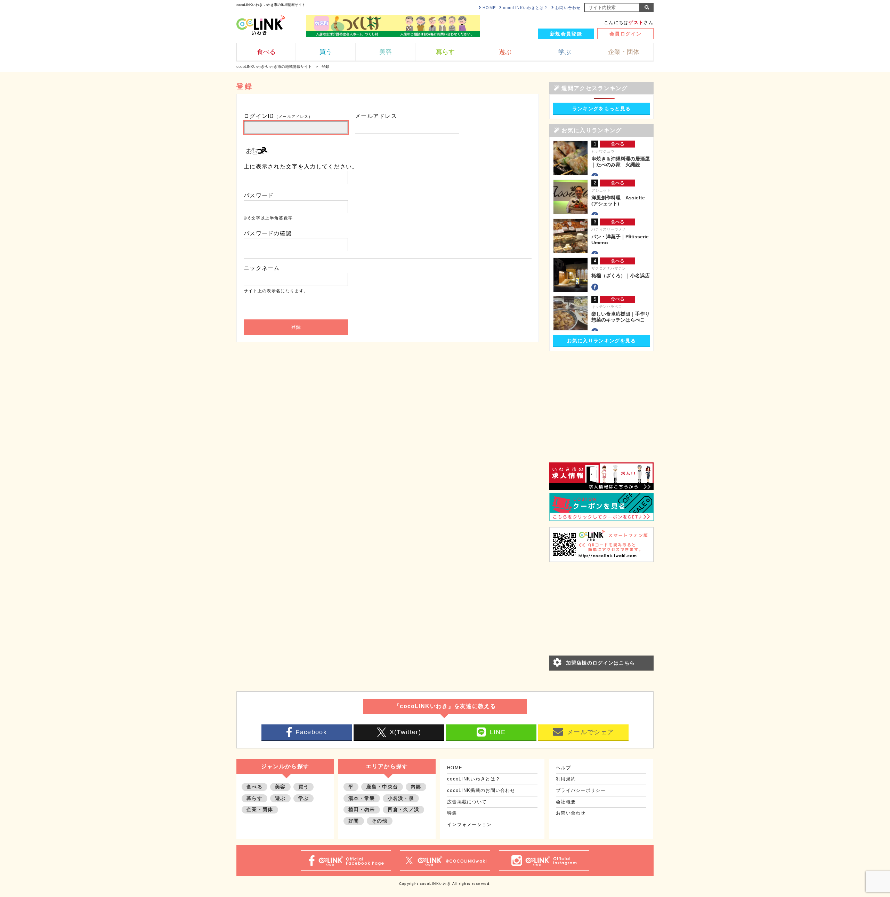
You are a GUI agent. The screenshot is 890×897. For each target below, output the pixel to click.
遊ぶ (280, 798)
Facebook (311, 732)
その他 (380, 821)
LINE (497, 732)
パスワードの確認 (268, 233)
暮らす (254, 798)
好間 (353, 821)
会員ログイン (625, 34)
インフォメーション (469, 824)
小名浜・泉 (401, 798)
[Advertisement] (601, 399)
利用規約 (566, 778)
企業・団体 (259, 809)
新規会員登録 (566, 34)
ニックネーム (262, 268)
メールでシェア (590, 732)
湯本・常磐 (361, 798)
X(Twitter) (405, 732)
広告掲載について (467, 801)
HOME (489, 8)
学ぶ (303, 798)
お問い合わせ (568, 8)
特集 (452, 813)
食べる (254, 786)
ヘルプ (563, 767)
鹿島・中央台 (382, 786)
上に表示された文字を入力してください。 (301, 166)
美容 (280, 786)
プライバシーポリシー (581, 790)
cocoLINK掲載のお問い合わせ (481, 790)
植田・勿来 (361, 809)
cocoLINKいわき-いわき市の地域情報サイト (274, 66)
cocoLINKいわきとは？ (525, 8)
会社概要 (566, 801)
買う (303, 786)
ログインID (278, 116)
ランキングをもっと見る (601, 108)
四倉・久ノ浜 (404, 809)
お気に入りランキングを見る (601, 340)
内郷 (416, 786)
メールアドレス (376, 116)
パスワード (259, 195)
